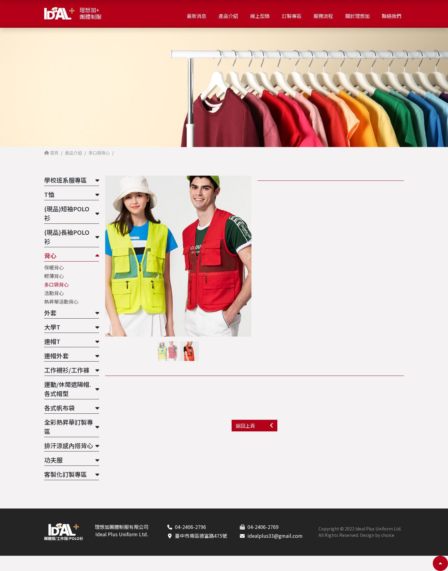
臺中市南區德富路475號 (201, 535)
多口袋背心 (56, 284)
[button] (248, 256)
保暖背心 (54, 267)
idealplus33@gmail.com (275, 535)
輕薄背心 (54, 276)
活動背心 (54, 293)
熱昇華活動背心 (61, 301)
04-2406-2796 (190, 526)
